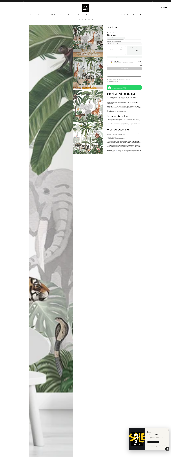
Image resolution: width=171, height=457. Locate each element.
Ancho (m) (111, 49)
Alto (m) (121, 49)
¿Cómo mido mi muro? (114, 43)
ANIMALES (84, 19)
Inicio (79, 19)
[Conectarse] (160, 7)
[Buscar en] (157, 7)
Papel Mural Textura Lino (115, 37)
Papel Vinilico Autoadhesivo (133, 37)
